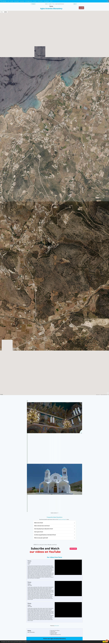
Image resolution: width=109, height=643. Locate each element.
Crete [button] (8, 1)
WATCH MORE (73, 548)
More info (28, 641)
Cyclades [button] (11, 1)
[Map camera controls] (108, 393)
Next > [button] (75, 3)
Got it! (105, 641)
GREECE (46, 3)
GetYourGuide (56, 625)
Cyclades (50, 3)
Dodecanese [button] (22, 1)
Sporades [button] (34, 1)
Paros (53, 3)
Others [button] (51, 1)
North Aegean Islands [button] (28, 1)
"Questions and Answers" (62, 519)
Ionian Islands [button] (16, 1)
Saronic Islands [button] (40, 1)
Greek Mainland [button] (46, 1)
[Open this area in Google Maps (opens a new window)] (1, 394)
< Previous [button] (33, 3)
